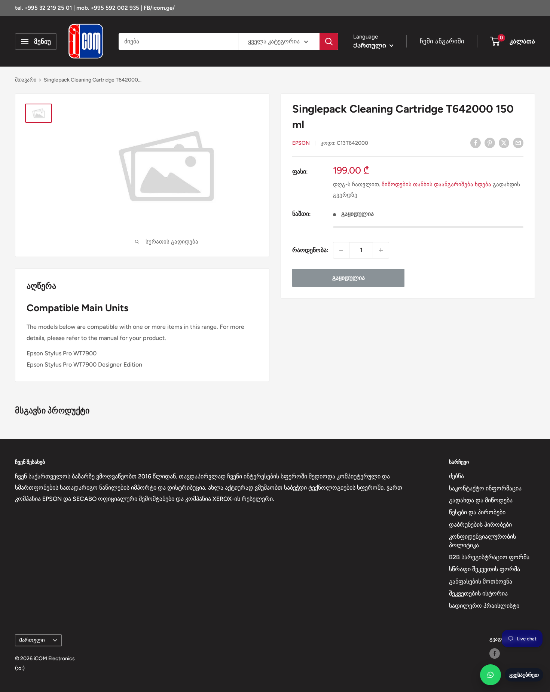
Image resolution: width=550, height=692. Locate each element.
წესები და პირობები (477, 512)
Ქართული (32, 640)
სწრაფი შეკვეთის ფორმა (484, 569)
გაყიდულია (348, 277)
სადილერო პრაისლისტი (484, 605)
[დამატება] (381, 250)
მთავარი (25, 80)
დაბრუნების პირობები (480, 524)
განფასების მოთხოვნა (480, 581)
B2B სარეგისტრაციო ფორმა (489, 557)
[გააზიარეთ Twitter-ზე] (504, 142)
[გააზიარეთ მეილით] (518, 142)
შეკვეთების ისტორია (478, 593)
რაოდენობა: (310, 250)
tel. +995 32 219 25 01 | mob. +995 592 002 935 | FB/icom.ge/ (95, 7)
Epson (301, 143)
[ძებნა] (329, 41)
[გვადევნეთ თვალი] (494, 653)
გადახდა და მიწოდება (481, 500)
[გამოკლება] (341, 250)
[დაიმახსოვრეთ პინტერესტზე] (490, 142)
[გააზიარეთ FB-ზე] (475, 142)
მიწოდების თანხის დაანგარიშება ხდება (436, 184)
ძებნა (456, 476)
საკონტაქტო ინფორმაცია (485, 488)
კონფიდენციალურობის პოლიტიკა (482, 540)
